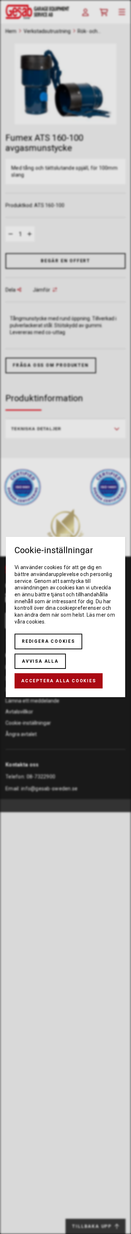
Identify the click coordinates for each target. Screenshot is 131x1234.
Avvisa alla (40, 661)
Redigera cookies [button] (48, 641)
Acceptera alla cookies (58, 680)
